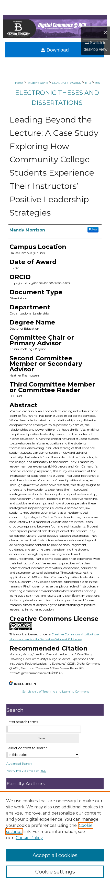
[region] (55, 837)
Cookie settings (55, 872)
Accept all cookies (55, 855)
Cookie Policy (29, 837)
